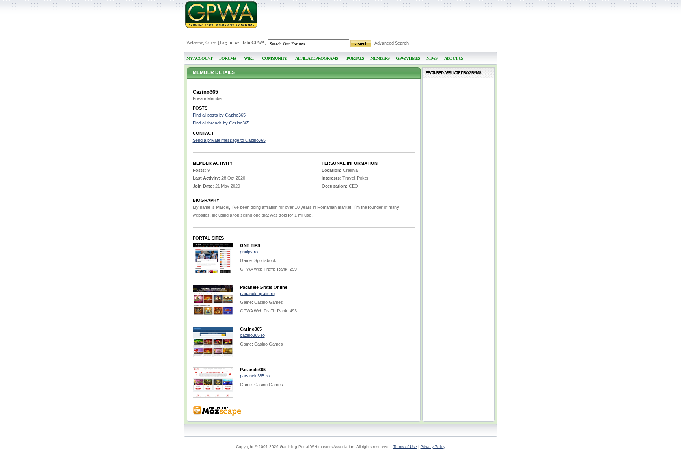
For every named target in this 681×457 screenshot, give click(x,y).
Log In (226, 42)
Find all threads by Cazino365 (221, 123)
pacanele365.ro (255, 375)
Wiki (248, 58)
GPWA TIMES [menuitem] (408, 58)
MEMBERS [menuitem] (379, 58)
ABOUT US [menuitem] (453, 58)
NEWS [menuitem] (431, 58)
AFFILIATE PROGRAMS (316, 58)
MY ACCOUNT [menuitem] (199, 58)
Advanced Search (391, 43)
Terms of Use (405, 446)
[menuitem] (249, 55)
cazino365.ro (252, 335)
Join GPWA (253, 42)
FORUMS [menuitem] (227, 58)
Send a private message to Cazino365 (229, 140)
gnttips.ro (249, 251)
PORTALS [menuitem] (355, 58)
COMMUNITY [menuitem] (274, 58)
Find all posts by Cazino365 (219, 115)
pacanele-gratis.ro (257, 293)
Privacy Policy (433, 446)
